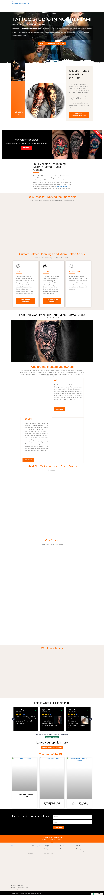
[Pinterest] (59, 52)
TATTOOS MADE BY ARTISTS (52, 837)
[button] (12, 341)
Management (52, 470)
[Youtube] (54, 52)
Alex (57, 380)
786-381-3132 (58, 839)
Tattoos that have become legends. (52, 804)
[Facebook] (59, 405)
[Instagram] (45, 52)
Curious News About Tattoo (25, 795)
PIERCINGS (48, 846)
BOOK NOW (27, 147)
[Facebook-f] (50, 52)
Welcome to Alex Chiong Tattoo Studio (79, 804)
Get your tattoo (62, 186)
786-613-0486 (48, 839)
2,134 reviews (63, 734)
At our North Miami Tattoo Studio (52, 544)
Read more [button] (19, 728)
